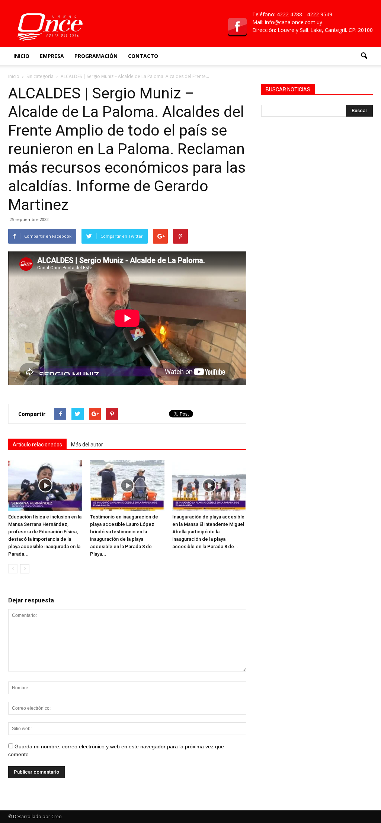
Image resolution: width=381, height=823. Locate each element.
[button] (364, 56)
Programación (96, 55)
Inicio (21, 55)
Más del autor (87, 445)
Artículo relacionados (37, 445)
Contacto (143, 55)
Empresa (52, 55)
